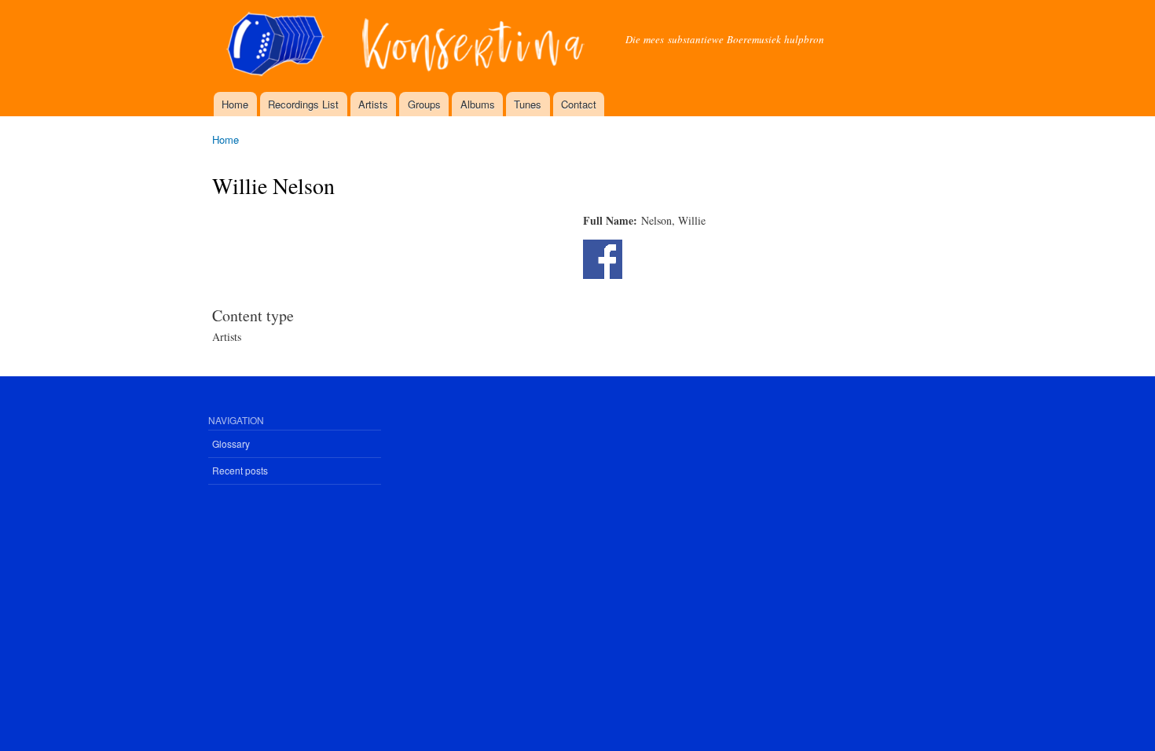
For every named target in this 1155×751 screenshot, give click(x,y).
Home (235, 104)
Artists (373, 104)
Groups (424, 104)
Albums (477, 104)
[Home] (407, 46)
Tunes (527, 104)
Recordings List (303, 104)
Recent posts (240, 470)
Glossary (231, 443)
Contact (578, 104)
